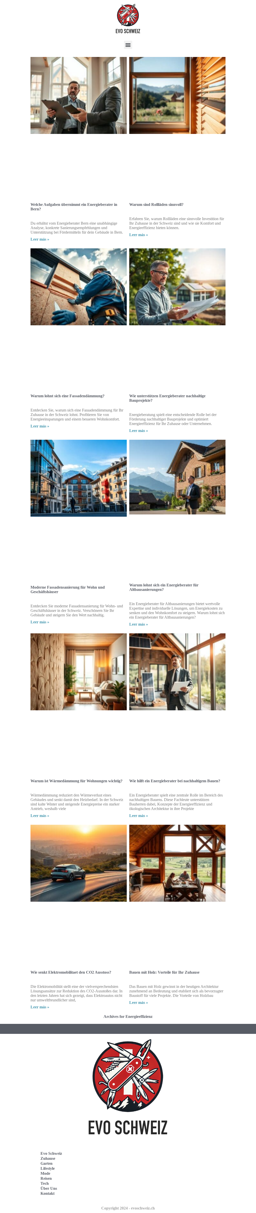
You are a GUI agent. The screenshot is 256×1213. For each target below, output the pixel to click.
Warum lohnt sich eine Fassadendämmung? (67, 396)
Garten (46, 1163)
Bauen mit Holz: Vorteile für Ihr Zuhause (164, 972)
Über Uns (48, 1188)
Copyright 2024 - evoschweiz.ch (128, 1208)
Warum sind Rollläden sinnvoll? (156, 204)
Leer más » (39, 239)
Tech (44, 1183)
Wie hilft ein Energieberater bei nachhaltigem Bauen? (174, 781)
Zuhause (47, 1158)
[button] (128, 45)
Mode (45, 1173)
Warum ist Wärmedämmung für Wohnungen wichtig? (76, 781)
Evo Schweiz (51, 1153)
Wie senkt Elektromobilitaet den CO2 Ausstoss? (70, 972)
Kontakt (47, 1193)
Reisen (46, 1178)
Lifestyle (47, 1168)
